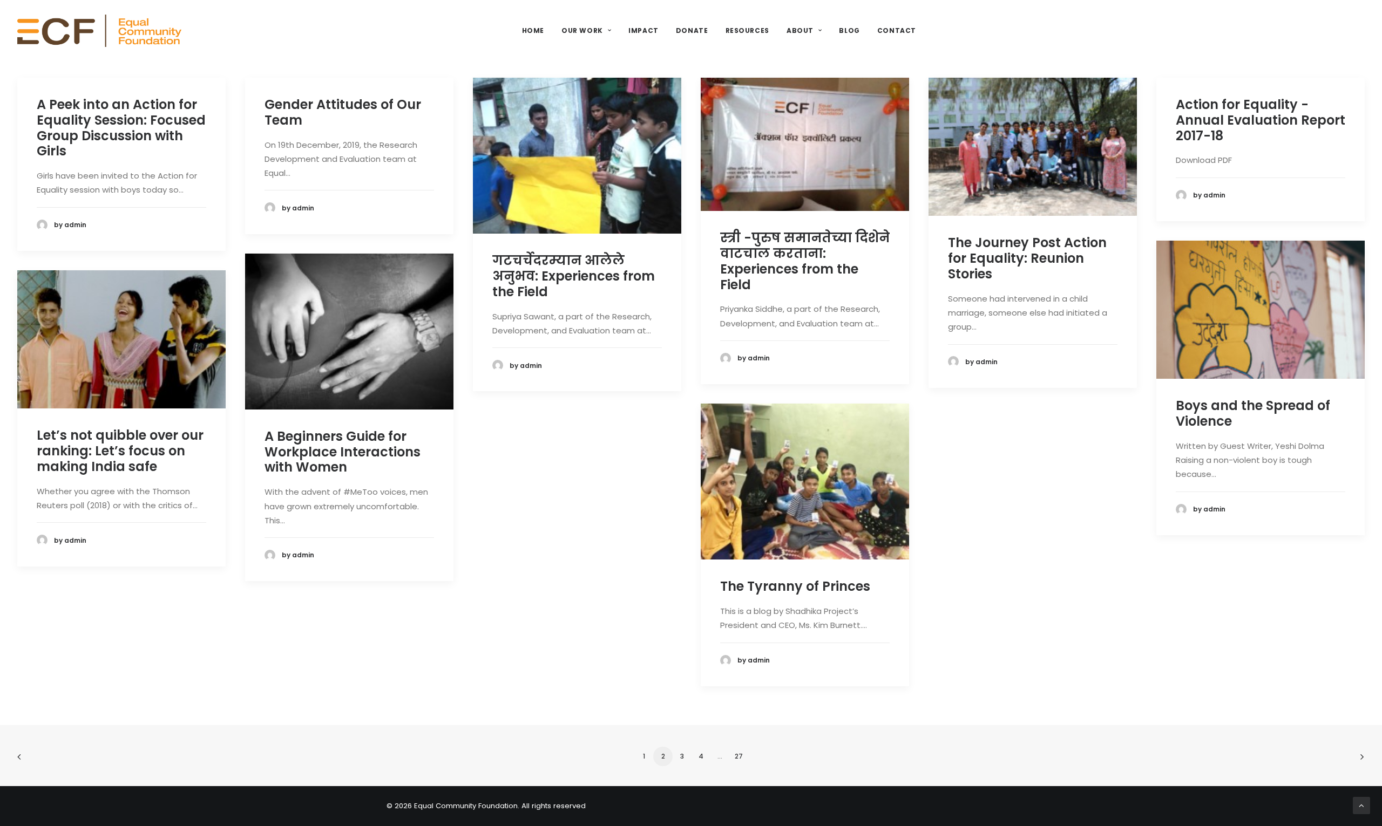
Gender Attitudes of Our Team (343, 112)
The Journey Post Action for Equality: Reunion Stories (1027, 258)
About (800, 30)
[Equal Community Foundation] (99, 31)
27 (739, 756)
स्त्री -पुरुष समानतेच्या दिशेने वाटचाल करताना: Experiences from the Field (805, 261)
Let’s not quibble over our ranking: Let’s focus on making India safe (120, 450)
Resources (747, 30)
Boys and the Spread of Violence (1253, 413)
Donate (692, 30)
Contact (896, 30)
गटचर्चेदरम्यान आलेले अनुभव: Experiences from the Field (573, 276)
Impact (643, 30)
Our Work (582, 30)
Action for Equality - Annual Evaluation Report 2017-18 (1260, 120)
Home (533, 30)
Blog (849, 30)
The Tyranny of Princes (795, 586)
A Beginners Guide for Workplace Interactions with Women (343, 451)
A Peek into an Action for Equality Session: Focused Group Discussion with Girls (121, 127)
